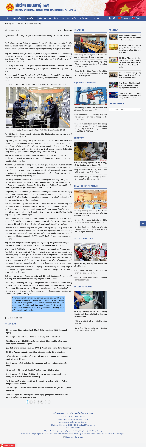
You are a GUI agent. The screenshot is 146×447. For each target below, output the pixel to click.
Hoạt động (79, 30)
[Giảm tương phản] (71, 30)
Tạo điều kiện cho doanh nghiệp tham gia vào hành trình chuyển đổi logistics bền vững (38, 389)
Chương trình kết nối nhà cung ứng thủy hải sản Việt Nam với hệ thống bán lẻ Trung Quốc (91, 117)
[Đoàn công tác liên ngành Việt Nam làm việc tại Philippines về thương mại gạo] (90, 43)
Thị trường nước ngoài (85, 83)
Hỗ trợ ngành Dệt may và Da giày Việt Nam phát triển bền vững (32, 370)
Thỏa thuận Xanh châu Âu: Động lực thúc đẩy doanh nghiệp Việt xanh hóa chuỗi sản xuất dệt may (37, 357)
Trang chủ (11, 24)
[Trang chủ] (41, 7)
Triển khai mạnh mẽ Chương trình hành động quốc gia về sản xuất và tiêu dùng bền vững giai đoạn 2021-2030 (37, 396)
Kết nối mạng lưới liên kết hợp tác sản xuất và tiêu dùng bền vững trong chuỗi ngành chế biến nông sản (36, 342)
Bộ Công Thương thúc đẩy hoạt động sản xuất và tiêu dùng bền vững (35, 352)
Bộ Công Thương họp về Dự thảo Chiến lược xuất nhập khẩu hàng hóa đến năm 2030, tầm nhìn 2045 (90, 213)
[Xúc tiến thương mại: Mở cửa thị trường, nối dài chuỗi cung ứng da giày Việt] (90, 151)
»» (49, 402)
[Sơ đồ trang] (143, 223)
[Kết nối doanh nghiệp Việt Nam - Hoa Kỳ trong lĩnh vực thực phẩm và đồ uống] (114, 74)
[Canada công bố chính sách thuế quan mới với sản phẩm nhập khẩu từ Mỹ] (90, 96)
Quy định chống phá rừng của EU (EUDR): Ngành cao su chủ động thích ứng (38, 348)
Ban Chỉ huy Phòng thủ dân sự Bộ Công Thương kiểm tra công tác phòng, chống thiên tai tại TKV (91, 64)
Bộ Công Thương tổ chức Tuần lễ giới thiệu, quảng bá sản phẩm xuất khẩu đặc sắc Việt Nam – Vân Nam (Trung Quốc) (130, 62)
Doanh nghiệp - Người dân (86, 186)
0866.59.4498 (75, 428)
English (138, 18)
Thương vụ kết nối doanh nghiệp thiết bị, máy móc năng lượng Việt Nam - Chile (130, 95)
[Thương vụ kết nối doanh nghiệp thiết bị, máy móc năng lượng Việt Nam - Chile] (114, 95)
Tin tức (20, 24)
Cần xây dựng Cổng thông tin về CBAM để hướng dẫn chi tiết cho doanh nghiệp (36, 331)
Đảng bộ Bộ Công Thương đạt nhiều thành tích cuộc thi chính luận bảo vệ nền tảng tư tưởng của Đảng (91, 73)
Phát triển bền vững (33, 24)
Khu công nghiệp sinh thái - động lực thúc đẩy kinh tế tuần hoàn (33, 337)
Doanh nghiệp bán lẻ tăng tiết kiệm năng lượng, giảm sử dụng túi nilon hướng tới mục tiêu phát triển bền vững (36, 375)
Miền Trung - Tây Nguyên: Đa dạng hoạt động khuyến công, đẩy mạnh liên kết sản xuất (130, 85)
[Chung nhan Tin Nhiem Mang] (73, 437)
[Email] (67, 30)
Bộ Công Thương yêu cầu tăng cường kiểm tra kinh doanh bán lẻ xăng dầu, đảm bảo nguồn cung (90, 314)
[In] (65, 30)
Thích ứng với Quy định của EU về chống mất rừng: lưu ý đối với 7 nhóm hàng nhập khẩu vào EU (37, 382)
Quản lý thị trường (83, 287)
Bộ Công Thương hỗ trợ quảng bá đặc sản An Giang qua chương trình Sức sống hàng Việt (130, 49)
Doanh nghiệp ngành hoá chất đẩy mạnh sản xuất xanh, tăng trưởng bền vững (36, 364)
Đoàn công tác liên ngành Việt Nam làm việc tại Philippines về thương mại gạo (130, 37)
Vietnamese (125, 18)
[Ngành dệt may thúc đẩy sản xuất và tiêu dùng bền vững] (90, 252)
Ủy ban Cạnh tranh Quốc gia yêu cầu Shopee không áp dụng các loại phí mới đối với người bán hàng (91, 229)
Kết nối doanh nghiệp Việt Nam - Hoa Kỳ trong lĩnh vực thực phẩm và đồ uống (130, 75)
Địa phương (79, 138)
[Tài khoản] (114, 18)
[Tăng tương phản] (69, 30)
